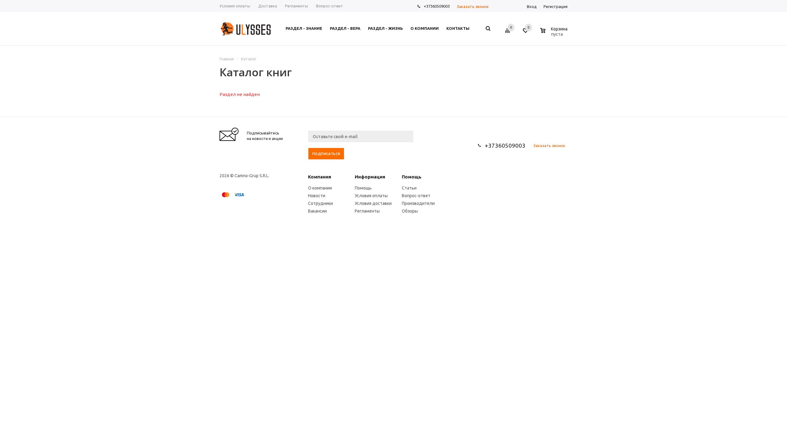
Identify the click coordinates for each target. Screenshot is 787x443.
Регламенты (367, 211)
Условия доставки (373, 203)
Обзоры (410, 211)
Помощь (411, 176)
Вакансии (317, 211)
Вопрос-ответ (416, 195)
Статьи (409, 188)
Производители (418, 203)
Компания (319, 176)
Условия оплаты (371, 195)
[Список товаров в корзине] (554, 33)
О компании (320, 188)
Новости (316, 195)
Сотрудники (320, 203)
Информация (370, 176)
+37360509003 (437, 6)
